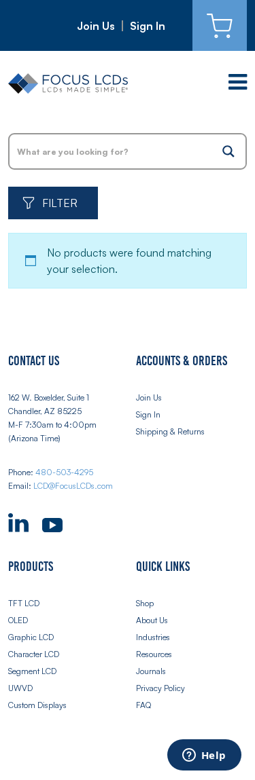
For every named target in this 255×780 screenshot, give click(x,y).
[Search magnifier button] (228, 151)
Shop (145, 603)
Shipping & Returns (170, 431)
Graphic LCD (31, 637)
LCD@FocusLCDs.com (73, 486)
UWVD (20, 688)
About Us (152, 620)
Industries (153, 637)
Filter (60, 203)
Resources (154, 654)
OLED (18, 620)
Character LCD (33, 654)
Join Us (96, 26)
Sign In (147, 26)
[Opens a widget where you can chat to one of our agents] (204, 756)
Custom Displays (37, 705)
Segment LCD (32, 671)
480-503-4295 (64, 472)
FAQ (143, 705)
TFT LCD (23, 603)
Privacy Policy (160, 688)
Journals (151, 671)
